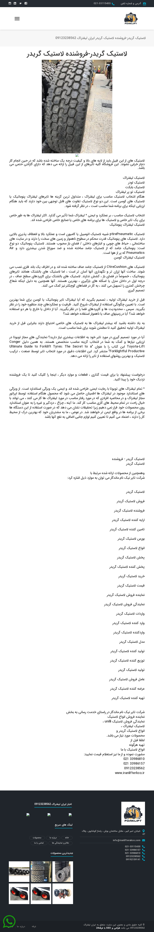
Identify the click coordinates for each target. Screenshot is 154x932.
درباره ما (53, 837)
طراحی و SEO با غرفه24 (108, 928)
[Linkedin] (15, 3)
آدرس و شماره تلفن (131, 3)
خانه (67, 837)
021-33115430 (102, 3)
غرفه (34, 926)
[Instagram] (10, 3)
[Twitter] (20, 3)
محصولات (37, 837)
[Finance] (130, 18)
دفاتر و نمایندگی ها (60, 843)
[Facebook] (26, 3)
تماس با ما (39, 843)
